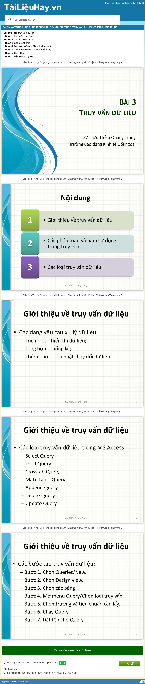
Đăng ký (120, 3)
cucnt (27, 663)
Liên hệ (140, 3)
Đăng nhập (130, 3)
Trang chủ (109, 3)
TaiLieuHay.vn (22, 681)
